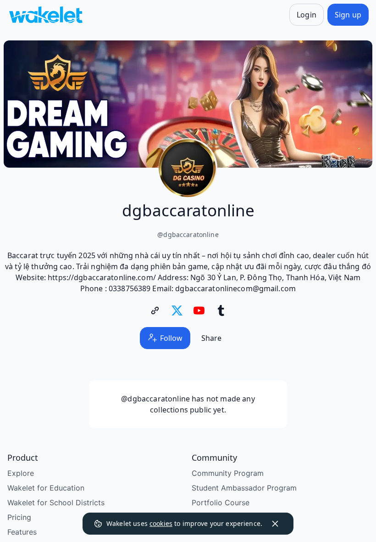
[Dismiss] (275, 523)
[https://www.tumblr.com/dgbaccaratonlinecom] (221, 310)
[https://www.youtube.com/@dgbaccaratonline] (199, 310)
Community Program (228, 473)
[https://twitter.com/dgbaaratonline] (176, 310)
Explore (20, 473)
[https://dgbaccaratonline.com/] (154, 310)
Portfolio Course (220, 502)
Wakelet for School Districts (56, 502)
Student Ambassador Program (244, 487)
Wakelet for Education (45, 487)
